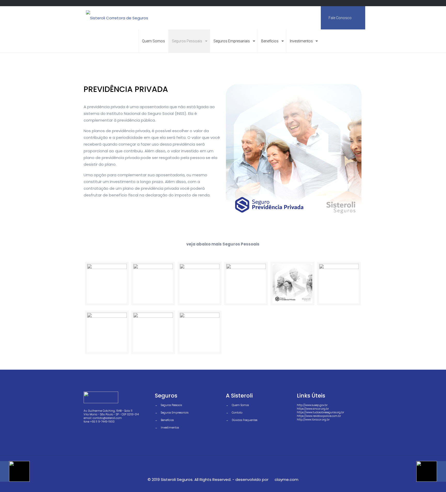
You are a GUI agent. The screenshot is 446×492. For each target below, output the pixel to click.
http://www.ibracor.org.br (313, 420)
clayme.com (286, 479)
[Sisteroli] (117, 17)
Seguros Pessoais (171, 405)
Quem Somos (240, 405)
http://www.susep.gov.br (312, 405)
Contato (237, 413)
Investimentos (170, 428)
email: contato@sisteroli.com (103, 418)
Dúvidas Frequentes (244, 420)
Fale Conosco (340, 18)
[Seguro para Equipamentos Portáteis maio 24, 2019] (431, 471)
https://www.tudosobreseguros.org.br (320, 412)
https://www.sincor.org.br (313, 409)
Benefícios (167, 420)
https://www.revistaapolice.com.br (319, 416)
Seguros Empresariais (174, 413)
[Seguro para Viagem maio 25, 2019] (15, 471)
